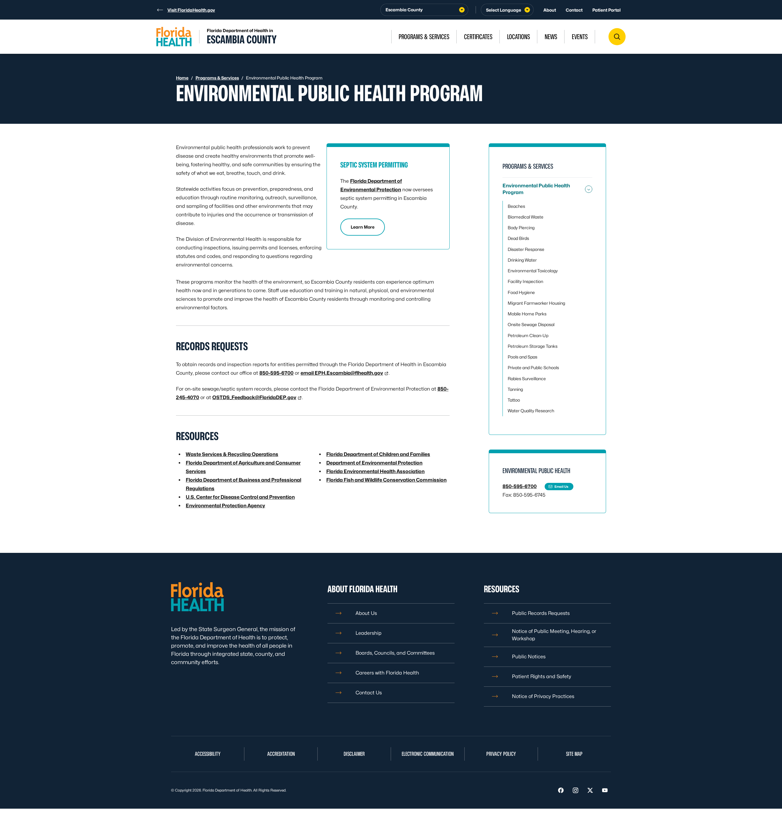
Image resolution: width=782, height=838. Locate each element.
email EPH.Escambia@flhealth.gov (342, 373)
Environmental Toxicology (533, 270)
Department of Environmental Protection (374, 463)
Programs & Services (217, 77)
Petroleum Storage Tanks (532, 346)
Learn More (363, 227)
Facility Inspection (525, 281)
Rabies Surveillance (527, 378)
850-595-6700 (276, 373)
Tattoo (514, 399)
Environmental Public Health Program (536, 189)
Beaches (516, 206)
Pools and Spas (522, 356)
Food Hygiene (521, 292)
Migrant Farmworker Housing (536, 303)
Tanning (515, 389)
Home (182, 77)
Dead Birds (518, 238)
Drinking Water (522, 260)
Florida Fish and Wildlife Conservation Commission (386, 480)
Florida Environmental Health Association (375, 471)
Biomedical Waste (525, 216)
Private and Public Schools (533, 367)
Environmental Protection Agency (225, 506)
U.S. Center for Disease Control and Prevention (240, 497)
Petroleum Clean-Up (528, 335)
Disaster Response (526, 249)
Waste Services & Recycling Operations (232, 454)
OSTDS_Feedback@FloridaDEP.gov (254, 397)
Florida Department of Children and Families (378, 454)
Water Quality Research (531, 410)
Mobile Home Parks (527, 313)
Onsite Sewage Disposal (531, 324)
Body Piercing (521, 227)
